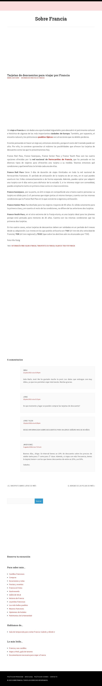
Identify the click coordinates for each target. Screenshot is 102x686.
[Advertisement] (51, 48)
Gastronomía (14, 591)
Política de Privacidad (15, 677)
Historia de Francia (16, 598)
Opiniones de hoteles (17, 612)
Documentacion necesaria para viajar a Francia (27, 655)
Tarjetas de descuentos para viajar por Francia (38, 75)
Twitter (15, 6)
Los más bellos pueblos (18, 605)
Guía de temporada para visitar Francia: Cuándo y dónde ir (32, 632)
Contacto (53, 677)
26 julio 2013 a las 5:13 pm (32, 399)
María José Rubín (13, 78)
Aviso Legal (29, 677)
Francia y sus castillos (17, 648)
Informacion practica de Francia (32, 78)
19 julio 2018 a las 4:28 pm (32, 423)
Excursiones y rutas (17, 581)
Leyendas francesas (17, 602)
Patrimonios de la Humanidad (20, 615)
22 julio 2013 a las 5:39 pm (32, 373)
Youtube (20, 6)
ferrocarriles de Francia (60, 159)
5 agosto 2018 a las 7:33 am (32, 447)
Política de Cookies (41, 677)
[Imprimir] (8, 251)
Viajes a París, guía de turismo (21, 651)
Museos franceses (16, 608)
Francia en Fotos (15, 588)
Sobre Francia (51, 18)
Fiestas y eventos (16, 584)
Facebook (9, 6)
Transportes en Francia (46, 246)
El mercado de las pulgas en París (81, 486)
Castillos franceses (16, 574)
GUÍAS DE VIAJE (15, 595)
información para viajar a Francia (23, 246)
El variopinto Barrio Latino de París (22, 486)
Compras (12, 577)
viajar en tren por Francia (65, 246)
